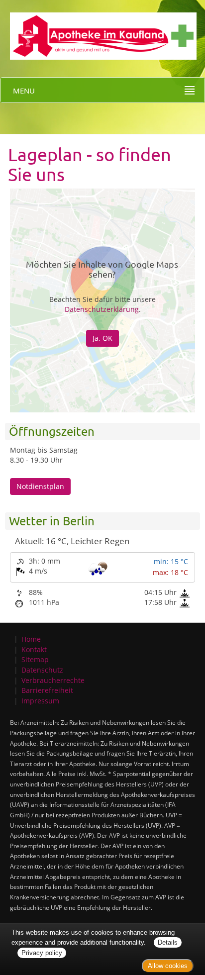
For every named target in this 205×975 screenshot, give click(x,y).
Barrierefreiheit (47, 690)
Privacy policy (41, 953)
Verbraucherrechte (53, 680)
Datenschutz (42, 670)
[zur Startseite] (98, 29)
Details (168, 942)
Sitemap (35, 659)
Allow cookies (168, 966)
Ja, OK (102, 338)
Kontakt (34, 649)
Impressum (40, 700)
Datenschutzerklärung (102, 309)
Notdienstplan (40, 486)
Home (31, 639)
